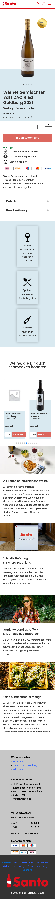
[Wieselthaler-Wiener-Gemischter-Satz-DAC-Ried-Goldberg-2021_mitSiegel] (27, 78)
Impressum (27, 862)
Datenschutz (43, 862)
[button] (16, 443)
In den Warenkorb (27, 138)
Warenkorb (19, 434)
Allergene (18, 769)
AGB (16, 862)
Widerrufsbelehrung (14, 866)
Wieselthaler (25, 108)
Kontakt (6, 862)
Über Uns (27, 869)
